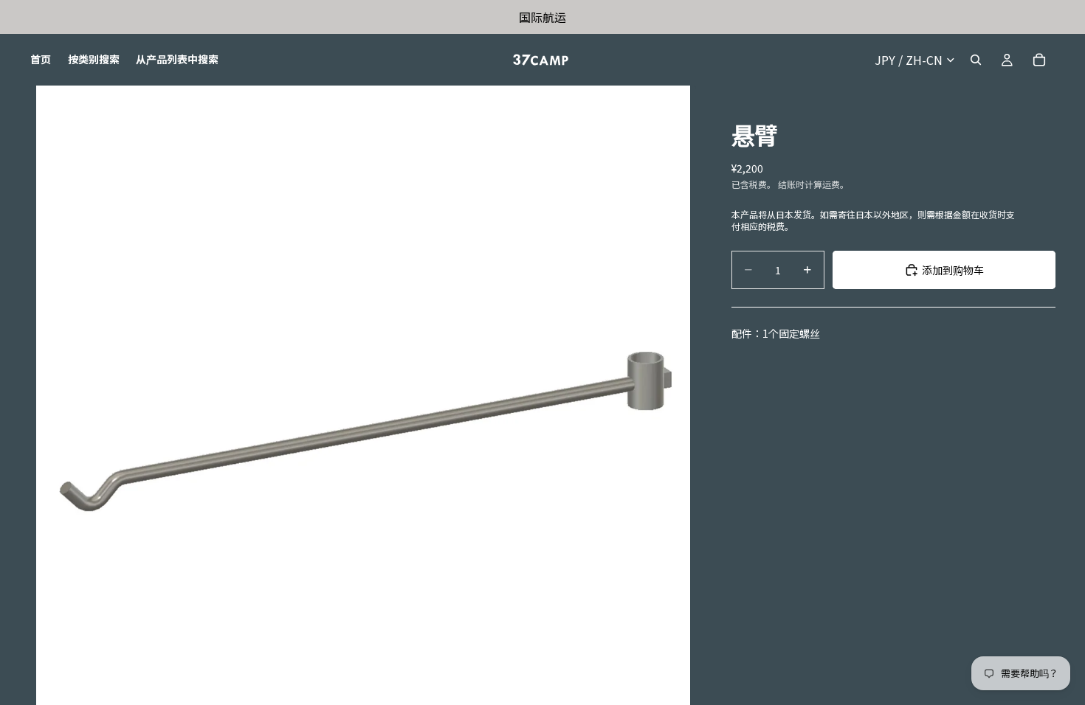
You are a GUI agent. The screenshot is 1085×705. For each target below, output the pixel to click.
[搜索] (976, 60)
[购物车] (1039, 60)
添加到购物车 (953, 270)
